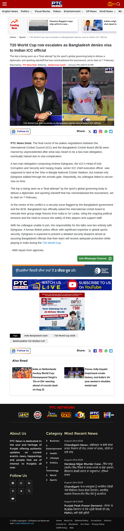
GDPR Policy (61, 528)
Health (53, 453)
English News (10, 11)
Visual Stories (42, 11)
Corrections (96, 520)
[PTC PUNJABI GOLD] (66, 414)
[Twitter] (89, 132)
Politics (25, 11)
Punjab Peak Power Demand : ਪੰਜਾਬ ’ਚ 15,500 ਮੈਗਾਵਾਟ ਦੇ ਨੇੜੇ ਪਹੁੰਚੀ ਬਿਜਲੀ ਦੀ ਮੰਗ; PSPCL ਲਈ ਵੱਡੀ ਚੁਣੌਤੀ (88, 509)
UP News (91, 11)
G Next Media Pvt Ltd (24, 523)
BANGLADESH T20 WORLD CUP (29, 341)
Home (13, 37)
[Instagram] (100, 131)
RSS (71, 528)
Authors (107, 520)
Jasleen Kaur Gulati (57, 65)
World (53, 475)
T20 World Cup (51, 242)
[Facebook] (95, 131)
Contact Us (61, 524)
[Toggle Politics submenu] (31, 11)
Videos (57, 11)
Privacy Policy (98, 524)
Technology (52, 470)
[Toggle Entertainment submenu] (82, 11)
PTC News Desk (30, 65)
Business (54, 440)
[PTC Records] (38, 414)
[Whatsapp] (106, 131)
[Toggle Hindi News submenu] (115, 11)
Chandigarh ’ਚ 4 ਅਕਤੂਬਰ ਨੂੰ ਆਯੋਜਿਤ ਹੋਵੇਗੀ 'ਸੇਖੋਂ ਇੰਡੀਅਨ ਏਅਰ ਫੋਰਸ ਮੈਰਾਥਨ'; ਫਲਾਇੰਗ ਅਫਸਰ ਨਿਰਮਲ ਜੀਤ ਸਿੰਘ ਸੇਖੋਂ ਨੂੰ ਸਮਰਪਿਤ (88, 490)
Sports (22, 37)
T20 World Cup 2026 (64, 335)
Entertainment (72, 11)
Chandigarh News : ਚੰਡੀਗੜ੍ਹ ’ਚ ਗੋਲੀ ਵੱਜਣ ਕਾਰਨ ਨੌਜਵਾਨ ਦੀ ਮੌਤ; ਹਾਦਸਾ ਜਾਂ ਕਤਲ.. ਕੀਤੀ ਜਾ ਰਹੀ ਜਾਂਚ (88, 448)
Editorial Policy (81, 520)
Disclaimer (73, 524)
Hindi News (106, 11)
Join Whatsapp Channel (92, 258)
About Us (68, 520)
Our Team (84, 524)
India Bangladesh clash (35, 335)
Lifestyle (54, 458)
